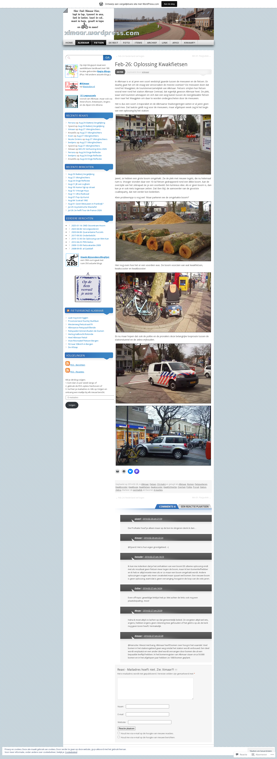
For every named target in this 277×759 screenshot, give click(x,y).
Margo (138, 610)
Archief (152, 42)
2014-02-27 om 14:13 (154, 556)
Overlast (181, 487)
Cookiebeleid (71, 752)
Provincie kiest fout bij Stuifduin (83, 321)
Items (138, 42)
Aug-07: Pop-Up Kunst (78, 197)
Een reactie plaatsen (195, 506)
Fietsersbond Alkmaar (87, 310)
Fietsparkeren (201, 484)
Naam (120, 706)
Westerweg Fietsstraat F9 (80, 324)
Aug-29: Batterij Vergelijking (92, 122)
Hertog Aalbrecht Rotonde (80, 334)
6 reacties (158, 490)
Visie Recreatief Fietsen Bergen (83, 340)
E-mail (120, 714)
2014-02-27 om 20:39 (152, 610)
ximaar (145, 72)
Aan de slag (169, 4)
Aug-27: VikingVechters (90, 129)
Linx (165, 42)
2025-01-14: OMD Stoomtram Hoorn (88, 225)
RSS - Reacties (77, 371)
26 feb (120, 71)
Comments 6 (167, 506)
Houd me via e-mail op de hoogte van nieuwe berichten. (148, 737)
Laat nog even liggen (78, 317)
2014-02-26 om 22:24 (153, 537)
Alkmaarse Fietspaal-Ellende (82, 327)
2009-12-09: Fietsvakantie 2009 (86, 245)
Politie (189, 487)
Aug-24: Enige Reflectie (90, 152)
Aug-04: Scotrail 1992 (78, 200)
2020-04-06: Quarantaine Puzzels (87, 232)
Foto (126, 42)
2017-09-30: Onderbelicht (83, 235)
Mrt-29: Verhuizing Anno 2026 (93, 149)
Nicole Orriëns (75, 139)
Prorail (196, 487)
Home (69, 42)
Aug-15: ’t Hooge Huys (78, 190)
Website (122, 722)
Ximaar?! (189, 42)
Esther (138, 588)
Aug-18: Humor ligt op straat (81, 187)
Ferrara (71, 122)
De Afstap (73, 347)
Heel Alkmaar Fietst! (77, 337)
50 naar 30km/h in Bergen (80, 344)
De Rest (113, 42)
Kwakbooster (122, 487)
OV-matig (161, 484)
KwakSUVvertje (170, 487)
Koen (70, 135)
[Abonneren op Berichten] (67, 364)
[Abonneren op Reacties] (67, 371)
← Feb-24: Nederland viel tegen (130, 56)
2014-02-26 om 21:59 (152, 518)
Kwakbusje (133, 487)
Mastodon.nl (89, 86)
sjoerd (138, 518)
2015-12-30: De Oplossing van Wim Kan (90, 238)
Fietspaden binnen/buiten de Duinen (86, 330)
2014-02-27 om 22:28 (153, 635)
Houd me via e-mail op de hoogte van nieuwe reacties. (147, 733)
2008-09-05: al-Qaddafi (82, 248)
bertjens (72, 142)
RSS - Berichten (77, 364)
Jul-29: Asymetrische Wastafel (82, 206)
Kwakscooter (157, 487)
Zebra (118, 490)
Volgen (72, 405)
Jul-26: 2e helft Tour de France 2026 (85, 210)
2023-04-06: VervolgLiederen (85, 228)
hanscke (139, 556)
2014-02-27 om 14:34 (152, 588)
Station (203, 487)
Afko (175, 42)
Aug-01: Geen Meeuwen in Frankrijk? (85, 203)
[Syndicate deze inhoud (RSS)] (68, 310)
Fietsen (99, 42)
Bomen (190, 484)
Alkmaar (83, 42)
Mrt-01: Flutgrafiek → (201, 56)
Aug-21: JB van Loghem (79, 184)
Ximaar (138, 537)
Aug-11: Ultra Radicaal (78, 193)
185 (88, 95)
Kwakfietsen (144, 487)
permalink (137, 490)
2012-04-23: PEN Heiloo (82, 242)
